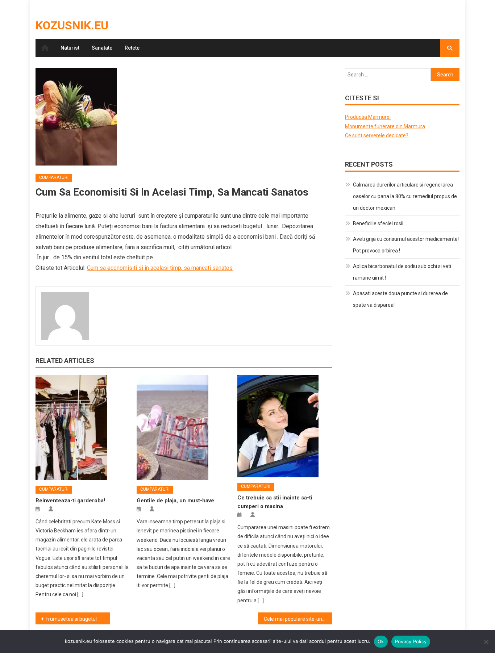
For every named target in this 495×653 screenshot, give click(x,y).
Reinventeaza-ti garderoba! (70, 500)
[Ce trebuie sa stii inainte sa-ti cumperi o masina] (284, 426)
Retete (132, 48)
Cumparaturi (53, 177)
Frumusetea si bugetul (71, 619)
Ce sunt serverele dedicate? (376, 135)
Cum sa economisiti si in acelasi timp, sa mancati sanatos (160, 267)
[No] (486, 641)
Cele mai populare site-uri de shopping (298, 619)
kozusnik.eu (72, 25)
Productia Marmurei (368, 117)
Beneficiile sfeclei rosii (378, 223)
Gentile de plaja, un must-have (175, 500)
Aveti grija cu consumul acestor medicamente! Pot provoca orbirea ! (406, 245)
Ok (381, 641)
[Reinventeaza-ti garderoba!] (83, 427)
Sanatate (102, 48)
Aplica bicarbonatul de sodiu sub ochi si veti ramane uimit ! (402, 272)
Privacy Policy (411, 641)
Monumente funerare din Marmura (385, 126)
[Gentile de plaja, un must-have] (184, 427)
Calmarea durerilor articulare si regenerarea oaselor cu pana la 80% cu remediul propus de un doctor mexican (405, 196)
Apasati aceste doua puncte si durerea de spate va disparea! (400, 299)
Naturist (70, 48)
